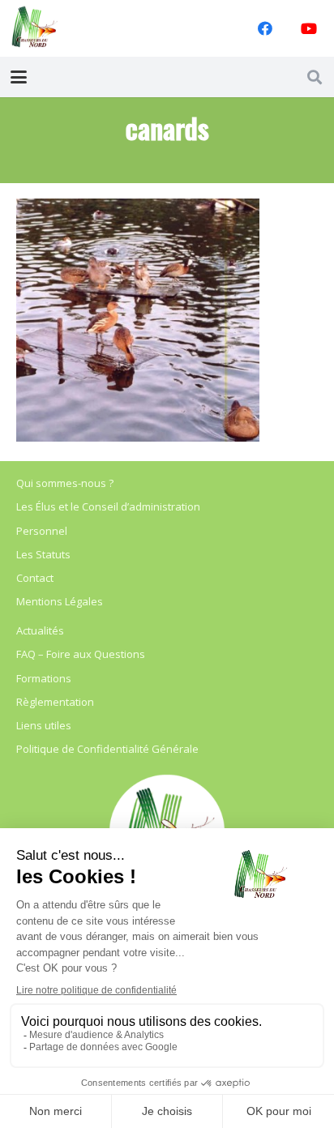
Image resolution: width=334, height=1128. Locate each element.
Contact (35, 577)
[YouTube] (308, 28)
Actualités (40, 630)
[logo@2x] (35, 28)
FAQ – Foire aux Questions (80, 654)
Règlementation (55, 701)
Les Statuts (43, 554)
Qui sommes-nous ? (64, 483)
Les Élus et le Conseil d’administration (108, 506)
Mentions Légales (59, 601)
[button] (19, 77)
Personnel (41, 530)
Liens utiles (43, 725)
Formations (43, 678)
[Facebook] (265, 28)
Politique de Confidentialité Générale (107, 748)
